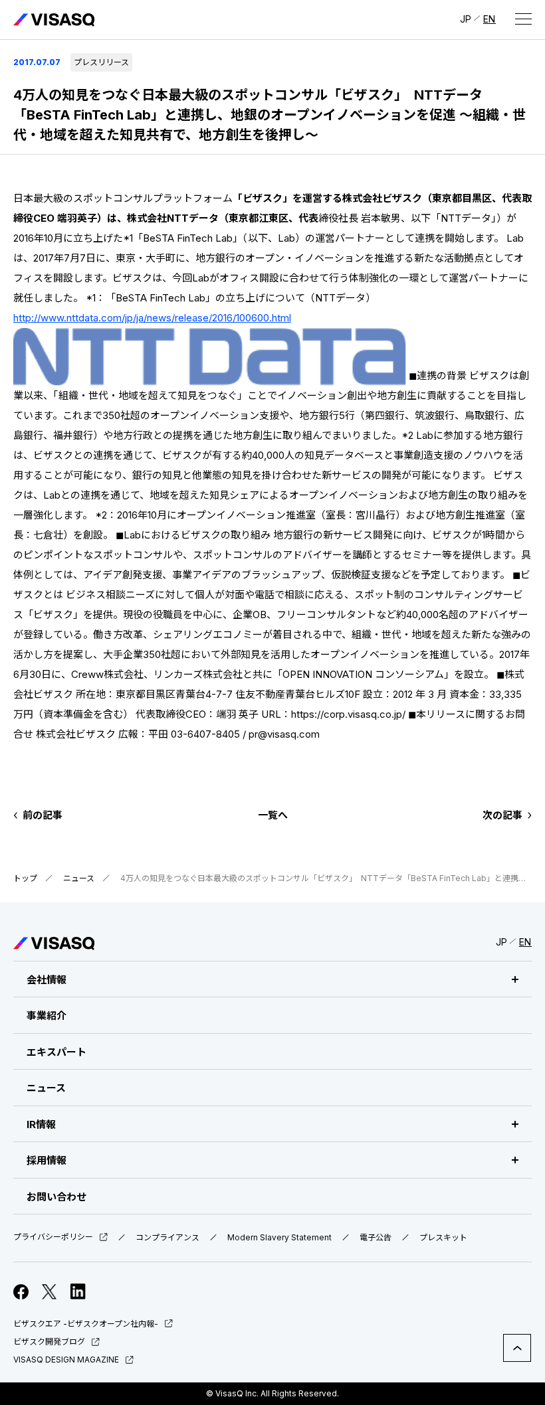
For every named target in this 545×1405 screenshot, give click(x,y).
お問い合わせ (56, 1197)
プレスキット (443, 1238)
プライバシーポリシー (53, 1237)
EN (489, 19)
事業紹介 (46, 1015)
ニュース (78, 878)
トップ (25, 878)
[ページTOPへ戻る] (517, 1348)
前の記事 (42, 815)
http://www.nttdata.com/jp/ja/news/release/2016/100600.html (152, 317)
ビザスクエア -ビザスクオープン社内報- (85, 1324)
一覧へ (273, 815)
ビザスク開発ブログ (49, 1342)
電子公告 (375, 1238)
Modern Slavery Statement (279, 1238)
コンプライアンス (167, 1238)
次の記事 (502, 815)
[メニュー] (523, 18)
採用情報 (46, 1160)
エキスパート (56, 1052)
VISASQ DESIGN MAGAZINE (66, 1359)
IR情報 (41, 1124)
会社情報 (46, 979)
